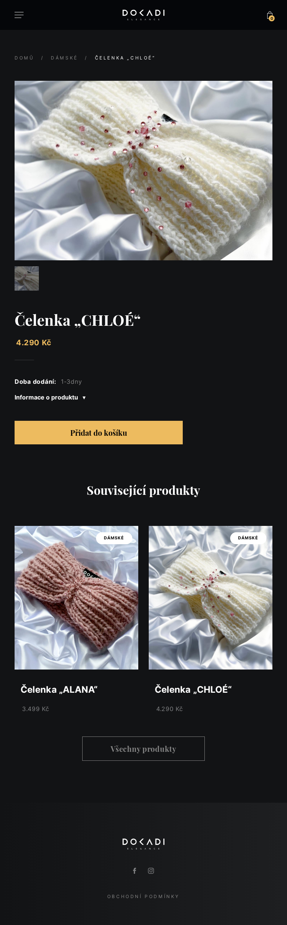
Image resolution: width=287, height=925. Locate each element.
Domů (24, 58)
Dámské (64, 58)
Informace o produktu (47, 397)
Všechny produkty (143, 749)
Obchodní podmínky (143, 896)
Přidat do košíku (98, 433)
